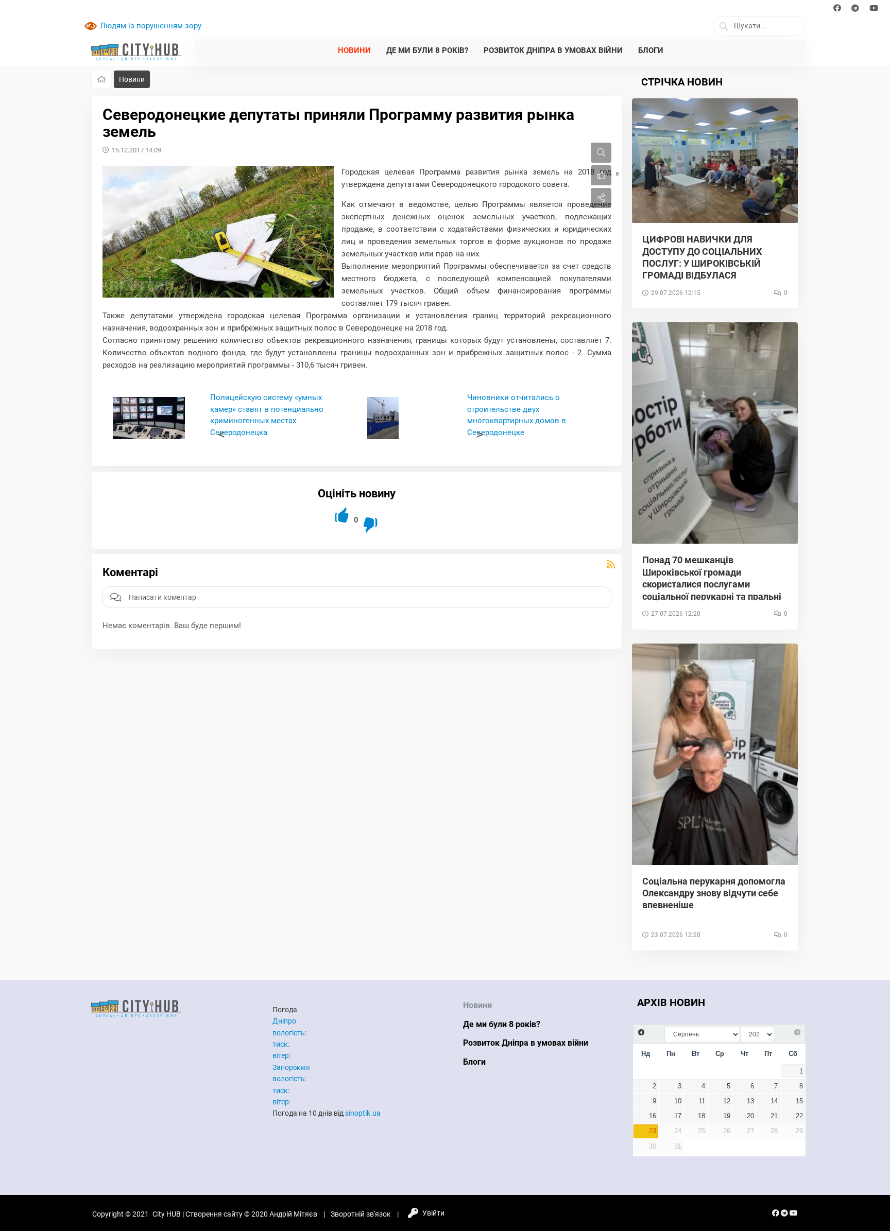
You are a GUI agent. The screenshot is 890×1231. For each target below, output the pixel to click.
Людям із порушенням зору (150, 25)
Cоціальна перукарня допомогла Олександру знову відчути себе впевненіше (713, 893)
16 (652, 1116)
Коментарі (130, 572)
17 (677, 1116)
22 (799, 1116)
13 (750, 1101)
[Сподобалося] (342, 515)
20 (750, 1116)
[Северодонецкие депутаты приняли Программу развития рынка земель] (218, 232)
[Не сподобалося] (371, 524)
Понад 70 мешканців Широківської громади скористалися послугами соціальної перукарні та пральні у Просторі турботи (711, 584)
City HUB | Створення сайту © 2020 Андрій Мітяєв (234, 1214)
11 (701, 1101)
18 (701, 1116)
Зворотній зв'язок (361, 1214)
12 (726, 1101)
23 (652, 1131)
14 (774, 1101)
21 (774, 1116)
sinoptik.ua (363, 1113)
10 (677, 1101)
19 (726, 1116)
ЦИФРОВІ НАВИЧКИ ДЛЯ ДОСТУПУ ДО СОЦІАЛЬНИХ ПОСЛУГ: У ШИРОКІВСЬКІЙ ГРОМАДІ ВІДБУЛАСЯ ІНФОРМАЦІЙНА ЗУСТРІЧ (702, 263)
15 (799, 1101)
